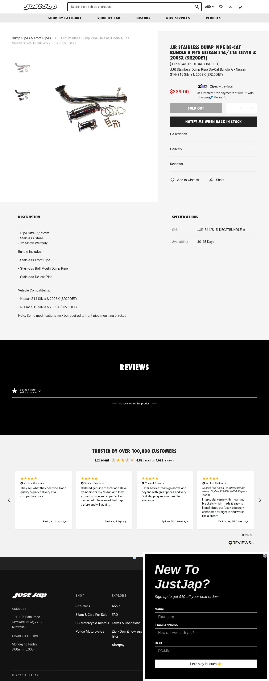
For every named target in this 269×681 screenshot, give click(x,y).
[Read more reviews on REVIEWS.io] (241, 543)
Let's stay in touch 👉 (206, 664)
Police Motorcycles (89, 631)
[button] (9, 500)
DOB (158, 643)
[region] (134, 500)
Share (220, 180)
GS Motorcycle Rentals (92, 623)
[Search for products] (197, 6)
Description (178, 134)
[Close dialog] (265, 555)
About (116, 606)
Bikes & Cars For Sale (91, 615)
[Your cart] (240, 6)
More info (220, 97)
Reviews (176, 164)
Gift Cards (82, 606)
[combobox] (134, 6)
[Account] (230, 6)
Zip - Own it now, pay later (127, 634)
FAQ (115, 615)
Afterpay (118, 645)
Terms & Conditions (126, 623)
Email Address (166, 625)
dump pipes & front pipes (31, 38)
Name (159, 609)
